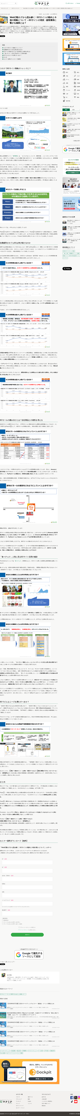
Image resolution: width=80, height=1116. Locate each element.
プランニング (19, 1099)
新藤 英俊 (68, 132)
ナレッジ (18, 1103)
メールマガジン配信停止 (47, 1101)
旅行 (67, 72)
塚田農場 (15, 156)
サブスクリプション (32, 1050)
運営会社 (44, 1105)
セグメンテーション (11, 1053)
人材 (67, 93)
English (29, 1101)
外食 (67, 76)
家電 (67, 86)
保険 (67, 83)
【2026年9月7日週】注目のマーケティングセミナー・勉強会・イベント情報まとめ (30, 1003)
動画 (29, 1099)
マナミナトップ (4, 8)
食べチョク (18, 561)
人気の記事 (44, 1099)
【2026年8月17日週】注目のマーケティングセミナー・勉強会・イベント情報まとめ (31, 1041)
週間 (73, 109)
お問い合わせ (70, 3)
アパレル (68, 90)
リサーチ (18, 1096)
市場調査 (24, 1050)
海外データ (30, 1096)
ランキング (18, 1101)
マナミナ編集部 (10, 1008)
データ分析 (40, 1050)
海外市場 (68, 101)
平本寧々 (68, 121)
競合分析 (19, 1050)
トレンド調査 (20, 1053)
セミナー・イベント (20, 1107)
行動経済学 (52, 1050)
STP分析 (46, 1050)
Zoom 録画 (2, 1053)
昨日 (66, 109)
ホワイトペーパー (15, 8)
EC (66, 97)
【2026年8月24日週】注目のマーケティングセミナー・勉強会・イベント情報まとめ (31, 1031)
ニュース (30, 1103)
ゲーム (67, 79)
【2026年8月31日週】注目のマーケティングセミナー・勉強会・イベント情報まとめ (31, 1022)
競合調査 (13, 1050)
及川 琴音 (9, 975)
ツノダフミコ (69, 115)
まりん (68, 138)
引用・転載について (46, 1103)
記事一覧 (44, 1096)
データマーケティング (5, 1050)
